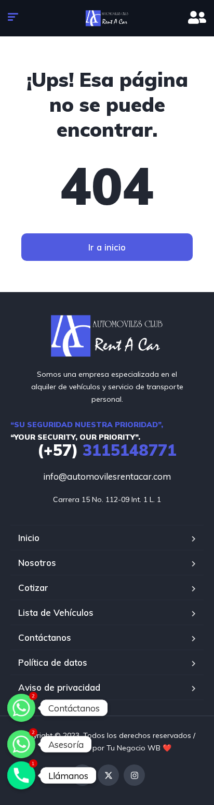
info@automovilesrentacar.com (107, 476)
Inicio (28, 537)
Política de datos (52, 662)
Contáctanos (44, 637)
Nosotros (37, 562)
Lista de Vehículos (55, 612)
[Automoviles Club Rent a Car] (107, 18)
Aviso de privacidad (59, 687)
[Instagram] (134, 775)
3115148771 (107, 450)
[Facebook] (82, 775)
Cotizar (33, 587)
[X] (108, 775)
